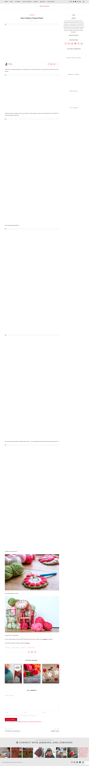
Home (6, 1)
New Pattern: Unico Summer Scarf (12, 731)
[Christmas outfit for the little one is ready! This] (84, 752)
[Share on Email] (54, 64)
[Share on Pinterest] (51, 64)
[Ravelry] (78, 43)
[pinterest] (73, 1)
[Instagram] (69, 43)
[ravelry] (77, 1)
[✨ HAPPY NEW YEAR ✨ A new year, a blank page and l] (50, 752)
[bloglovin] (75, 1)
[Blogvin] (75, 43)
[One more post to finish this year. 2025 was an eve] (61, 752)
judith (10, 64)
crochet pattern (15, 647)
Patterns (17, 1)
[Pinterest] (72, 43)
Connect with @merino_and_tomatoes (46, 742)
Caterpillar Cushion (55, 731)
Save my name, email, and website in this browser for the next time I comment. (21, 715)
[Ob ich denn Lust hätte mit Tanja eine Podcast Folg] (5, 752)
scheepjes (23, 647)
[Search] (83, 1)
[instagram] (71, 1)
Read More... (73, 32)
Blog (11, 1)
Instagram (45, 639)
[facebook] (71, 762)
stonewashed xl (31, 647)
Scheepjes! (27, 643)
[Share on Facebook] (49, 64)
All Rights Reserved (19, 762)
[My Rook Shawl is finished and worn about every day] (27, 752)
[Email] (81, 43)
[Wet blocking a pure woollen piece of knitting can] (16, 752)
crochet (32, 14)
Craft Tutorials (27, 1)
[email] (80, 1)
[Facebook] (65, 43)
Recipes (36, 1)
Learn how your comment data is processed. (31, 721)
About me (42, 1)
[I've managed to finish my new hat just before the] (39, 752)
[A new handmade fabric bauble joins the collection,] (72, 752)
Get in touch (50, 1)
